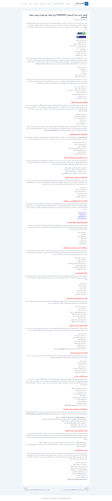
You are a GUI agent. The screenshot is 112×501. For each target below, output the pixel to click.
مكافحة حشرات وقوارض (59, 3)
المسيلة (77, 55)
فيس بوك (57, 348)
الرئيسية (67, 3)
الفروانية (82, 477)
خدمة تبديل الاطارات (81, 473)
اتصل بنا (25, 3)
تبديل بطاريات (83, 399)
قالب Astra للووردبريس (46, 498)
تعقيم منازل (49, 3)
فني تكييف (36, 3)
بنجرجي (44, 433)
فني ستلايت (42, 3)
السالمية (82, 123)
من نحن (30, 3)
